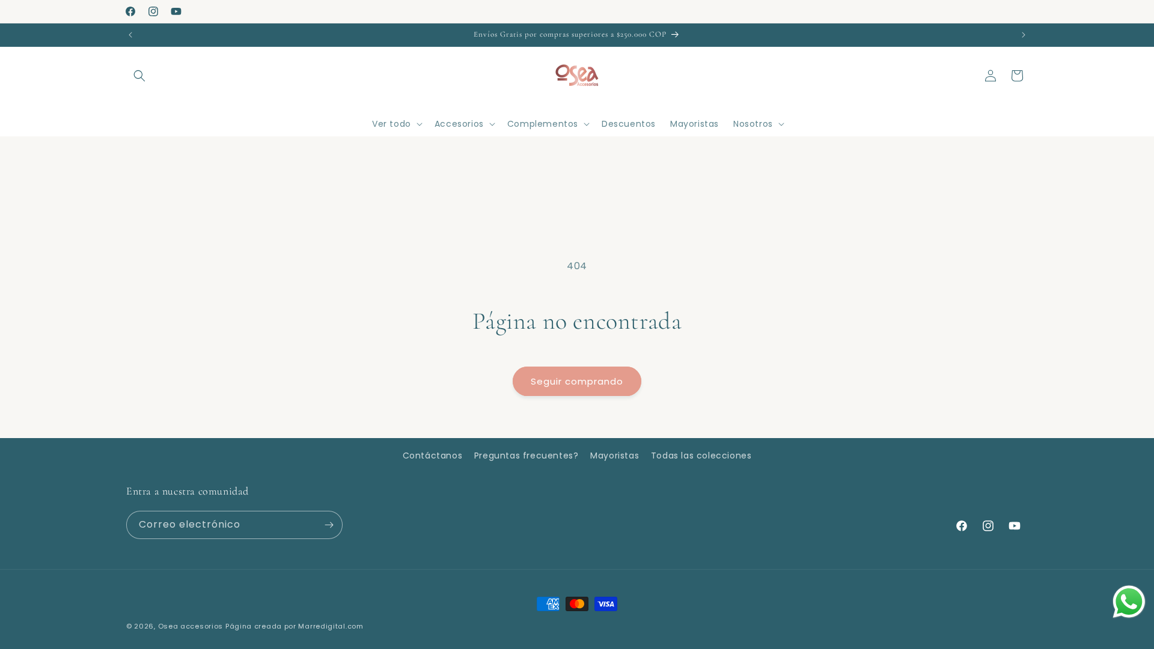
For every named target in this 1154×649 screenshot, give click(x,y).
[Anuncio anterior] (130, 34)
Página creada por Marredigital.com (294, 626)
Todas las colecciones (701, 455)
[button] (139, 75)
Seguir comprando (577, 381)
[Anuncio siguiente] (1023, 34)
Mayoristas (614, 455)
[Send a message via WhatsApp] (1129, 602)
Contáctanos (433, 455)
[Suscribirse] (329, 525)
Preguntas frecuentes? (526, 455)
